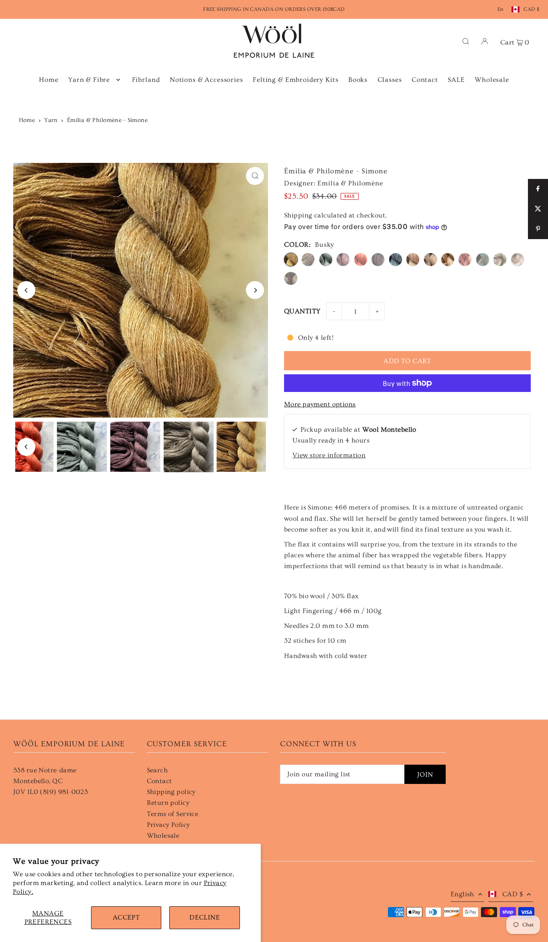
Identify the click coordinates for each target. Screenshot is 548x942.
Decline (204, 917)
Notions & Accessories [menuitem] (206, 79)
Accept (126, 917)
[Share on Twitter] (538, 209)
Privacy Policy (168, 824)
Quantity (302, 311)
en (500, 9)
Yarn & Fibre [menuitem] (89, 79)
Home (27, 120)
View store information (328, 455)
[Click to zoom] (255, 176)
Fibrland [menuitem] (146, 79)
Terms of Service (173, 814)
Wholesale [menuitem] (492, 79)
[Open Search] (465, 40)
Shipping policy (171, 792)
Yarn (51, 120)
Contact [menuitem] (425, 79)
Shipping (298, 215)
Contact (159, 781)
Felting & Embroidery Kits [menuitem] (295, 79)
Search (157, 770)
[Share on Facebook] (538, 189)
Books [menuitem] (357, 79)
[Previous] (26, 290)
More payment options (320, 404)
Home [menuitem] (48, 79)
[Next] (255, 290)
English (462, 894)
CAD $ (531, 9)
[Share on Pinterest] (538, 229)
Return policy (168, 802)
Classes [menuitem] (390, 79)
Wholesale (163, 835)
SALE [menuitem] (456, 79)
